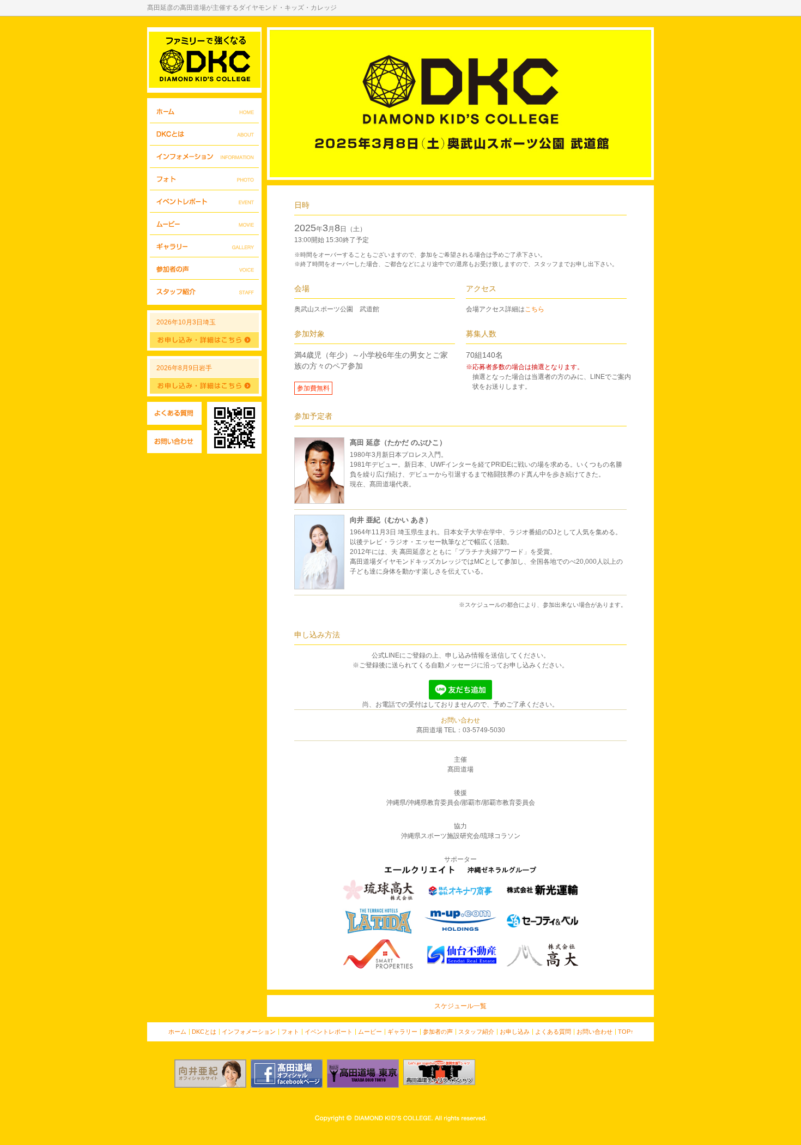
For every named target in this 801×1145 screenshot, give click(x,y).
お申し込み (515, 1031)
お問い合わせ (174, 441)
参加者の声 (204, 268)
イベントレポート (204, 201)
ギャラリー (204, 246)
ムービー (204, 224)
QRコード (234, 428)
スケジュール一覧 (460, 1006)
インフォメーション (204, 157)
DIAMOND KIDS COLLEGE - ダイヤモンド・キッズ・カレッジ (204, 60)
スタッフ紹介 (204, 291)
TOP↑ (626, 1031)
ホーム (204, 112)
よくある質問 (174, 413)
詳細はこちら (204, 340)
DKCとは (204, 134)
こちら (534, 309)
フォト (204, 179)
